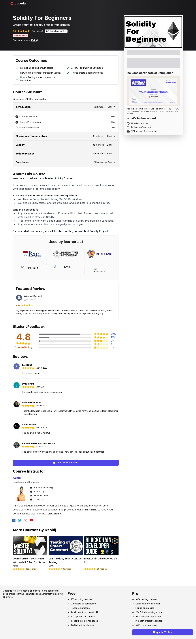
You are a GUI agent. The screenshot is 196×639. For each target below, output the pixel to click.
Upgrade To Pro (162, 632)
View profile (54, 513)
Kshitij (34, 40)
